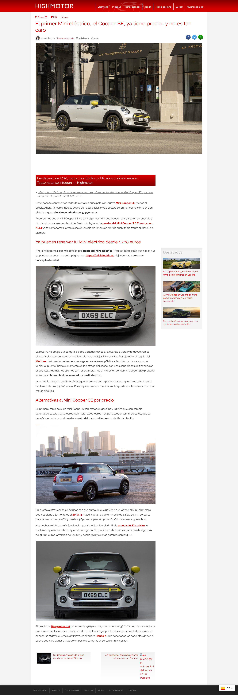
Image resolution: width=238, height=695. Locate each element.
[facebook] (188, 37)
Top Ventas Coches (72, 690)
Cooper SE (42, 17)
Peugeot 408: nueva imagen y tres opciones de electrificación (180, 323)
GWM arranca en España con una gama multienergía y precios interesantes (180, 297)
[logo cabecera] (54, 5)
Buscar (179, 7)
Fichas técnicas (132, 7)
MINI (55, 17)
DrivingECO (56, 690)
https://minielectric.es (100, 255)
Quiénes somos (195, 7)
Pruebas (116, 7)
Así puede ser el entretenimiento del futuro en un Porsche (121, 656)
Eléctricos (103, 7)
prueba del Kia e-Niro (131, 525)
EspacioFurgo (88, 690)
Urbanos (64, 17)
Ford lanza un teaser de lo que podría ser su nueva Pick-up (68, 656)
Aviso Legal (132, 690)
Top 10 (148, 7)
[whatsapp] (200, 37)
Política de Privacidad (116, 690)
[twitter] (194, 37)
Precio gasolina (163, 7)
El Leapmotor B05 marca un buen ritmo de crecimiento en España (180, 273)
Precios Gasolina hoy (40, 690)
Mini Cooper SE (125, 202)
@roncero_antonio (66, 38)
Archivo (101, 690)
